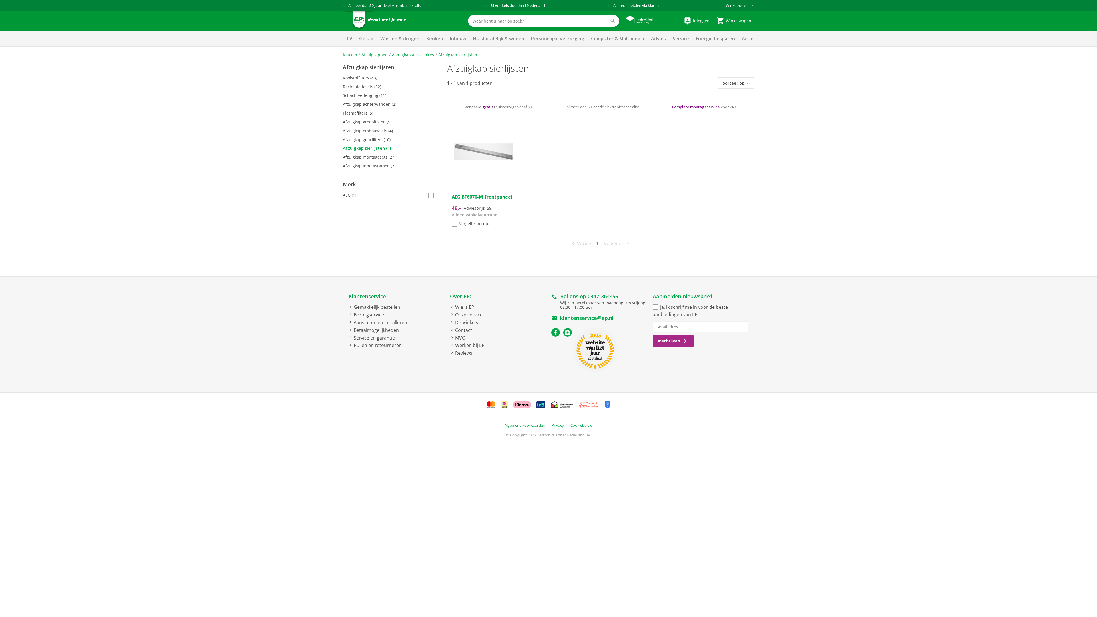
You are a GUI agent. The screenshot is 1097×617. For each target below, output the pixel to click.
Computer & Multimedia (617, 38)
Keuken (434, 38)
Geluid (366, 38)
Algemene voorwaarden (525, 425)
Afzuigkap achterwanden (369, 104)
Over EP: (460, 296)
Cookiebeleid (581, 425)
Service (681, 38)
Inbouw (458, 38)
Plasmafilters (358, 113)
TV (349, 38)
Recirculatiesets (362, 86)
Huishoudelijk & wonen (498, 38)
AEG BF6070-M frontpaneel (482, 197)
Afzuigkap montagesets (369, 157)
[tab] (389, 67)
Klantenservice (367, 296)
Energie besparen (715, 38)
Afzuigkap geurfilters (367, 139)
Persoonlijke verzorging (557, 38)
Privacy (558, 425)
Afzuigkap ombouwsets (368, 130)
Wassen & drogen (399, 38)
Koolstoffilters (360, 78)
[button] (389, 67)
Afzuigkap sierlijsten (457, 54)
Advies (658, 38)
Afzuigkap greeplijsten (367, 122)
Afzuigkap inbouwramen (369, 166)
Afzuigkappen (374, 54)
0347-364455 (603, 296)
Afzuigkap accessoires (413, 54)
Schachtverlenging (364, 95)
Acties (749, 38)
